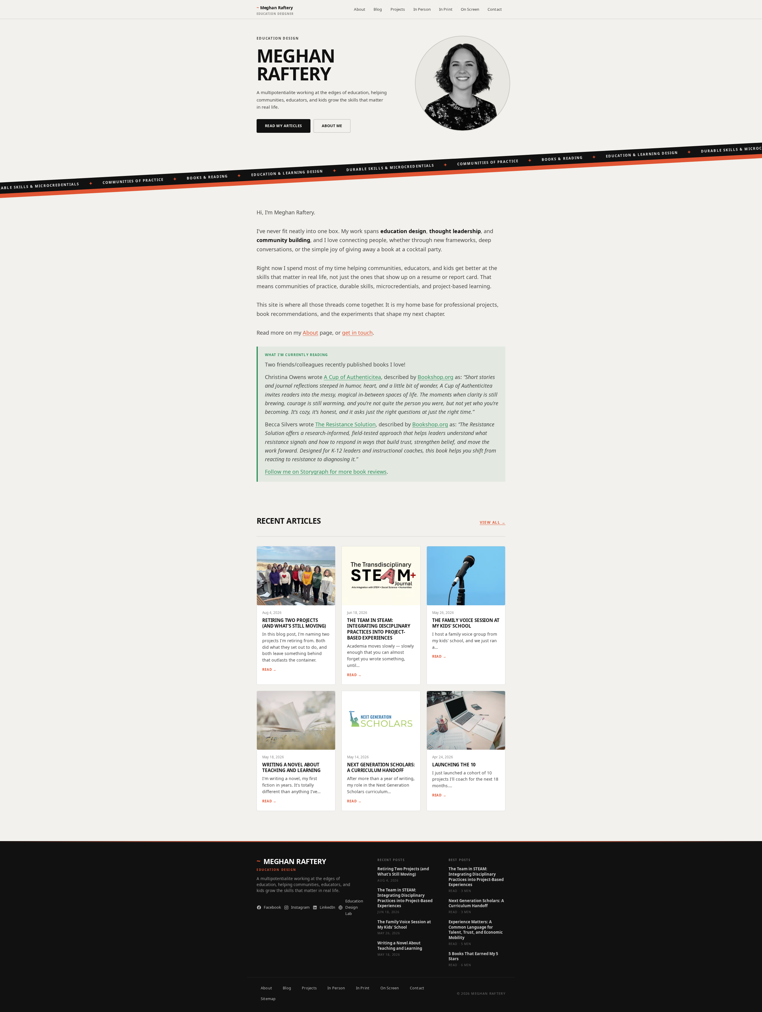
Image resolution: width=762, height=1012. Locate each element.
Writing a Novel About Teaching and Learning (399, 946)
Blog (378, 9)
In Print (445, 9)
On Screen (470, 9)
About (359, 9)
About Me (332, 125)
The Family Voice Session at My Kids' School (404, 924)
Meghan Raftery (294, 861)
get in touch (357, 332)
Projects (398, 9)
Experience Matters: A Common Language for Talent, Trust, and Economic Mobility (476, 929)
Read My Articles (283, 125)
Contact (495, 9)
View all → (492, 522)
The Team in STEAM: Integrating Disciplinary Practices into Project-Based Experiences (404, 898)
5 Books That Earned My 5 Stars (473, 956)
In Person (422, 9)
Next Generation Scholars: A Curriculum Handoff (476, 903)
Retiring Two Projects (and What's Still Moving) (403, 871)
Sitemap (268, 998)
